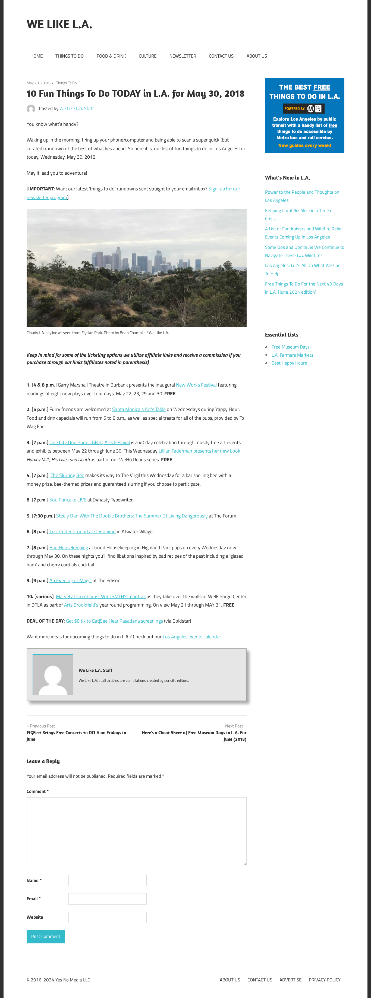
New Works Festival (196, 384)
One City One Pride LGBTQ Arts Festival (89, 442)
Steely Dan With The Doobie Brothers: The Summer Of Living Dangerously (132, 515)
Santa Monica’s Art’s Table (139, 409)
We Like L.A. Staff (76, 108)
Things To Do (66, 83)
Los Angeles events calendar (192, 636)
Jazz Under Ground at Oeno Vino (82, 531)
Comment (38, 791)
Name (34, 880)
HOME (36, 55)
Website (35, 917)
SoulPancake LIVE (67, 499)
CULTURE (147, 55)
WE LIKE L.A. (59, 24)
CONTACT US (221, 55)
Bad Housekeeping (68, 547)
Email (34, 898)
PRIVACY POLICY (325, 979)
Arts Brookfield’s (81, 604)
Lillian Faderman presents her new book (199, 450)
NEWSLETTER (182, 55)
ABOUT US (257, 55)
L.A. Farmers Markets (292, 355)
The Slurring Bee (67, 475)
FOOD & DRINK (111, 55)
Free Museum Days (291, 346)
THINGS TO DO (69, 55)
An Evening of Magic (70, 580)
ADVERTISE (290, 979)
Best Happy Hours (289, 362)
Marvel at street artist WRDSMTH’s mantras (101, 596)
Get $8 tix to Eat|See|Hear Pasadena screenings (114, 620)
